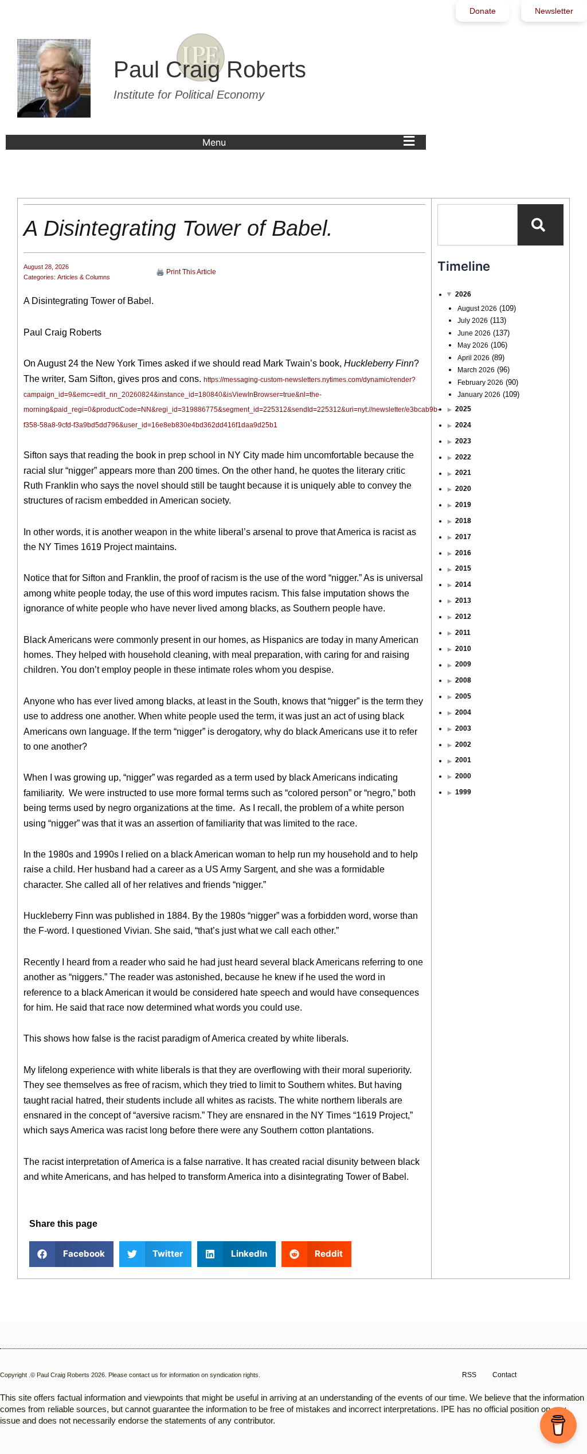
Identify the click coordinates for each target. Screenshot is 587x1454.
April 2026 (473, 358)
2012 (463, 617)
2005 (463, 696)
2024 (463, 425)
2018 (463, 521)
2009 (463, 664)
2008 (463, 680)
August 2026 (477, 309)
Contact (504, 1375)
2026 (463, 294)
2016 (463, 553)
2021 (463, 473)
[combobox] (477, 224)
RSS (469, 1375)
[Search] (540, 224)
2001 (463, 760)
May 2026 (472, 345)
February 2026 (480, 383)
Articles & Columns (83, 277)
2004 (463, 712)
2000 (463, 776)
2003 (463, 728)
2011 (463, 633)
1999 (463, 792)
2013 (463, 601)
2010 (463, 649)
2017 (463, 537)
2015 (463, 568)
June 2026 (474, 333)
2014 (463, 584)
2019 (463, 505)
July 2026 (472, 321)
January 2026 (478, 395)
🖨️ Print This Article (186, 272)
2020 (463, 489)
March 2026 (476, 370)
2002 (463, 744)
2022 (463, 457)
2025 (463, 409)
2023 (463, 441)
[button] (311, 142)
